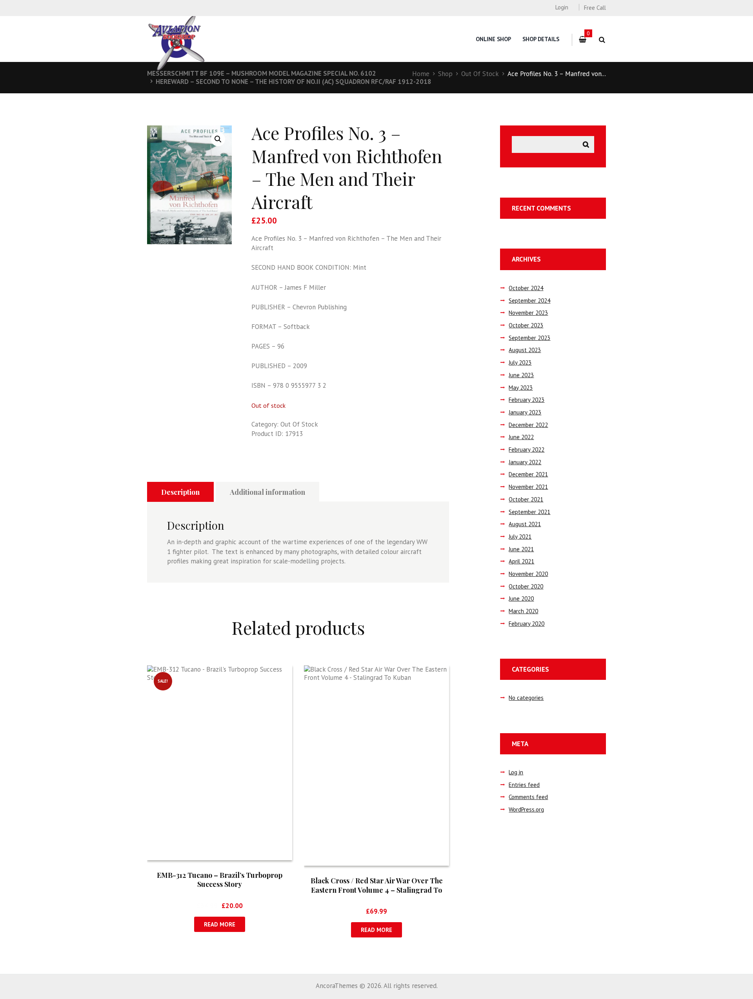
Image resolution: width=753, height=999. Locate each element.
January (525, 412)
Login (561, 7)
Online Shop (493, 39)
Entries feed (524, 784)
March (523, 611)
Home (420, 73)
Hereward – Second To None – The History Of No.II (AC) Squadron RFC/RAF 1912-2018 (293, 81)
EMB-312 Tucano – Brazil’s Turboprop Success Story (219, 879)
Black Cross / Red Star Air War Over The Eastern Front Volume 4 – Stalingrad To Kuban (377, 890)
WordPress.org (526, 809)
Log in (516, 772)
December (528, 425)
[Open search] (601, 39)
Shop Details (540, 39)
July (520, 362)
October (526, 288)
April (521, 561)
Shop (445, 73)
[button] (218, 139)
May (521, 387)
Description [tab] (180, 492)
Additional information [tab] (267, 492)
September (529, 300)
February (526, 399)
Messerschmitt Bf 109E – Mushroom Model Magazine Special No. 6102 (261, 73)
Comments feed (528, 797)
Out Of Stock (480, 73)
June (521, 375)
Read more (219, 924)
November (528, 312)
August (525, 350)
